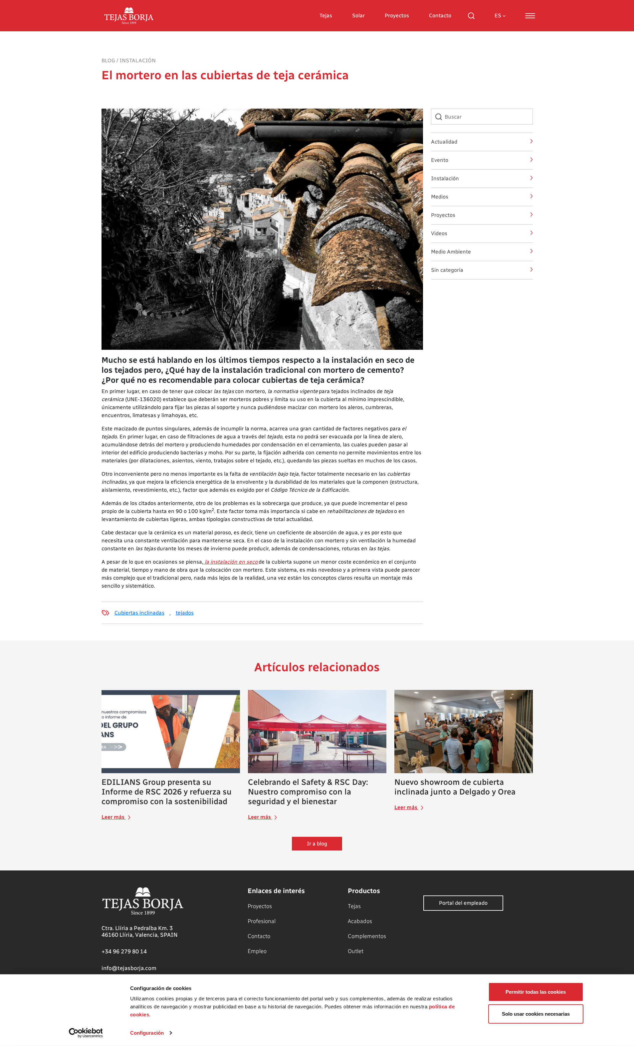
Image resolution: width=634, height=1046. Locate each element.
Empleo (257, 951)
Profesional (262, 921)
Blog (108, 60)
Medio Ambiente (451, 252)
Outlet (355, 951)
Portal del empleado (463, 903)
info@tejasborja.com (129, 968)
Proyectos (397, 15)
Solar (358, 15)
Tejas (325, 15)
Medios (439, 197)
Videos (439, 233)
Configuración (147, 1033)
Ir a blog (317, 843)
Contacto (440, 15)
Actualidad (444, 142)
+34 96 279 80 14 (124, 951)
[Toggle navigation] (530, 16)
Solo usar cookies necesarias (536, 1013)
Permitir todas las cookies (536, 992)
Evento (439, 160)
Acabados (360, 921)
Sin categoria (447, 270)
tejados (185, 613)
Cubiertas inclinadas (139, 613)
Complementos (367, 936)
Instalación (137, 60)
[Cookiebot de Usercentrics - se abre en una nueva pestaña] (86, 1033)
